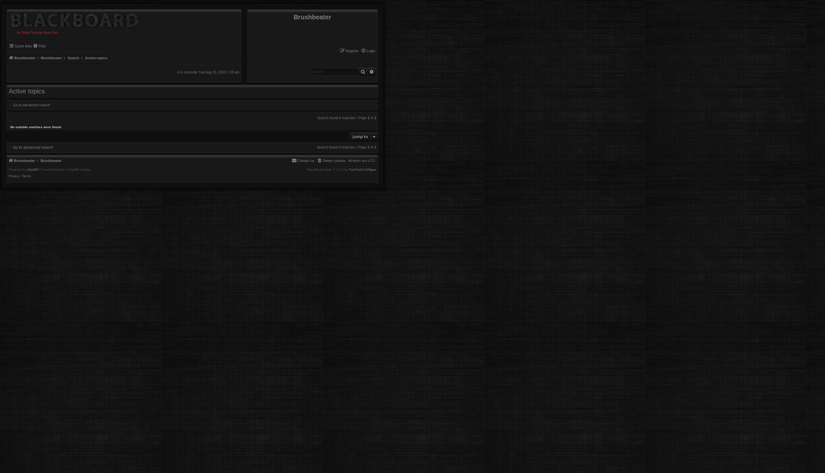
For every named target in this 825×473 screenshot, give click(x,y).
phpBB (32, 169)
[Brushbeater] (73, 19)
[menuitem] (368, 51)
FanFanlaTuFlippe (362, 169)
